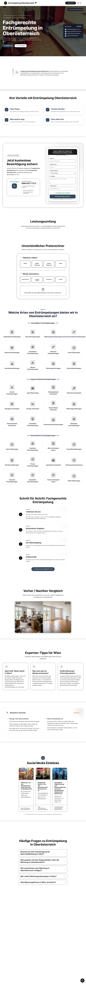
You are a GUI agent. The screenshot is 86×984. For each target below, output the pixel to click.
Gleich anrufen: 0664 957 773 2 (44, 569)
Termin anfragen (21, 45)
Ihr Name (52, 158)
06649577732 (71, 3)
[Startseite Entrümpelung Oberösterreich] (5, 3)
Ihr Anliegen (53, 176)
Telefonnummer (53, 164)
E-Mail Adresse (53, 185)
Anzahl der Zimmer (54, 170)
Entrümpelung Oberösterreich (10, 15)
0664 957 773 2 (9, 45)
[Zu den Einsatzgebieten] (36, 3)
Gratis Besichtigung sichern (62, 196)
